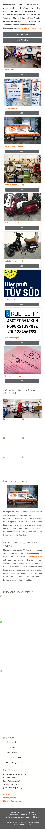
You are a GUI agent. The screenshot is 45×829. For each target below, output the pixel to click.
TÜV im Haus (10, 299)
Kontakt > (7, 794)
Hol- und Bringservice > (13, 801)
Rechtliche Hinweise (28, 815)
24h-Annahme (11, 108)
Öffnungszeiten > (10, 798)
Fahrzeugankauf (12, 223)
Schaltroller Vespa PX (14, 261)
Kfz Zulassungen (12, 338)
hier (23, 535)
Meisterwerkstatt (35, 557)
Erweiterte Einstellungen (30, 28)
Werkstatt (9, 70)
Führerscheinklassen (13, 376)
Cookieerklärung (32, 817)
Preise (19, 532)
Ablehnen (22, 40)
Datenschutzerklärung (15, 817)
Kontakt (13, 813)
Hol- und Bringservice (14, 146)
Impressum (13, 815)
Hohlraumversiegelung (14, 185)
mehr (22, 75)
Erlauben (22, 34)
